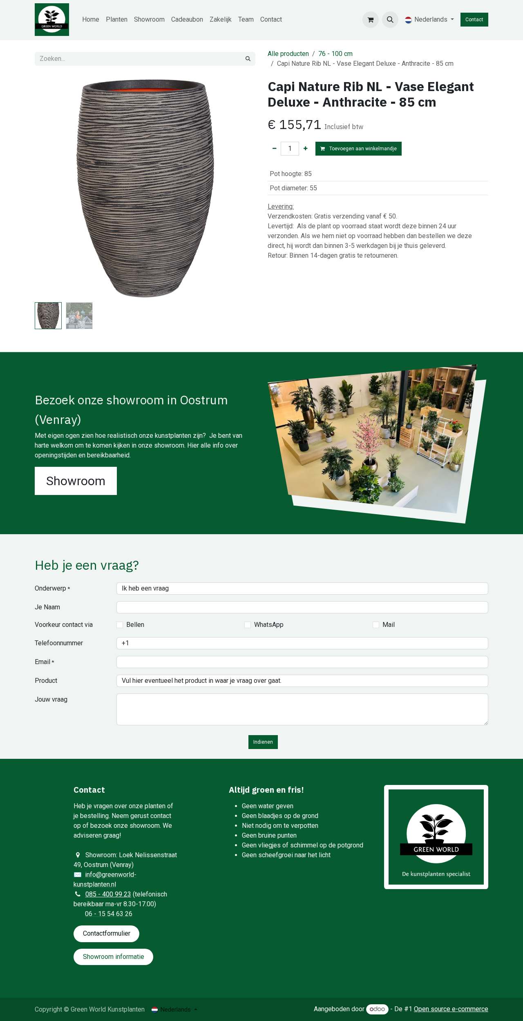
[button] (390, 19)
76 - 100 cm (335, 54)
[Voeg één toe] (305, 149)
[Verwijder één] (274, 149)
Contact (474, 19)
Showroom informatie (113, 957)
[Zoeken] (248, 59)
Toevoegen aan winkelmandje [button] (362, 149)
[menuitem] (91, 19)
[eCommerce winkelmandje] (370, 19)
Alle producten (288, 54)
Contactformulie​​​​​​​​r (106, 933)
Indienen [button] (263, 742)
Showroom (75, 481)
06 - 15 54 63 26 (108, 914)
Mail (388, 625)
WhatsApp (269, 625)
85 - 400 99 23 (110, 894)
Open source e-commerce (451, 1009)
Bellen (135, 625)
